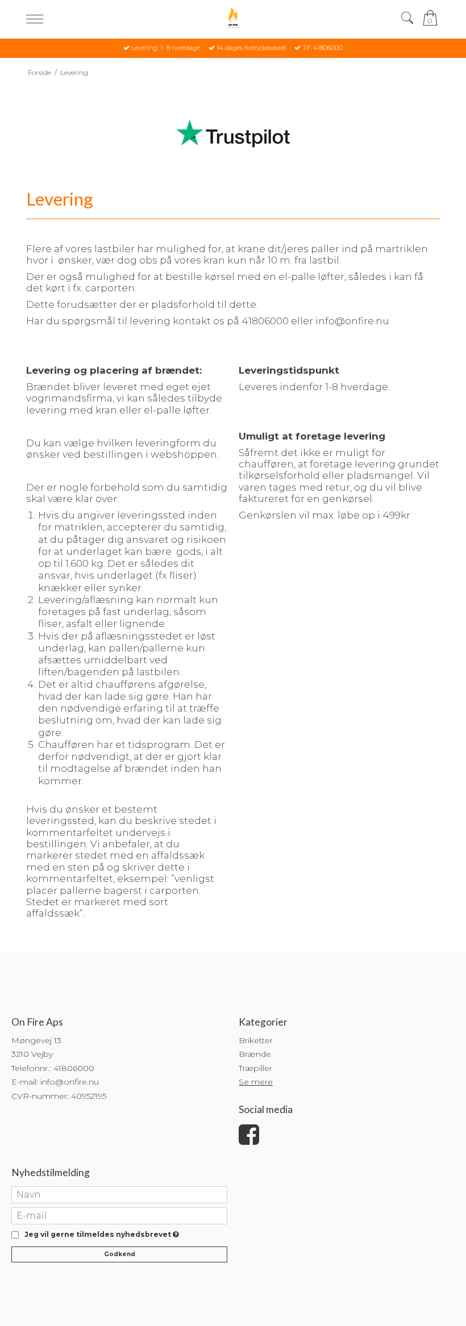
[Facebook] (249, 1140)
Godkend (119, 1254)
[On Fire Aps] (233, 18)
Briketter (256, 1040)
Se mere (256, 1082)
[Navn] (119, 1194)
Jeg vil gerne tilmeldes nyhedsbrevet (99, 1235)
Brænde (255, 1054)
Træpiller (255, 1068)
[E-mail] (119, 1215)
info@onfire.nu (69, 1082)
